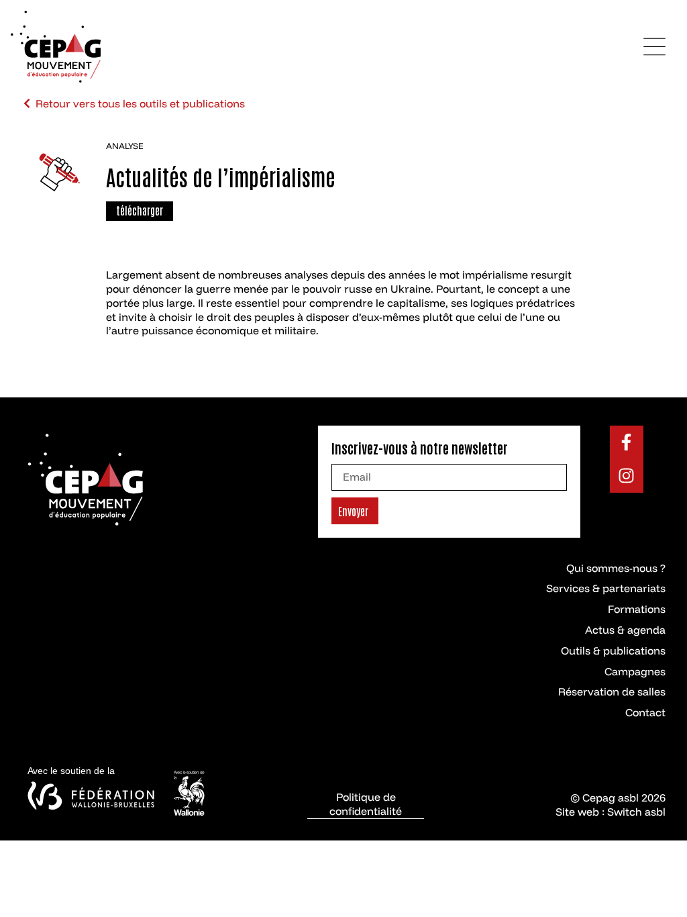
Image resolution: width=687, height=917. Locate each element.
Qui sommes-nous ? (616, 568)
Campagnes (635, 671)
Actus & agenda (625, 629)
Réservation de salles (612, 691)
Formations (637, 609)
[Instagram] (626, 476)
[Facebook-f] (626, 442)
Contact (645, 712)
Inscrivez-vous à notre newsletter (419, 447)
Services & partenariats (606, 588)
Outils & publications (613, 650)
